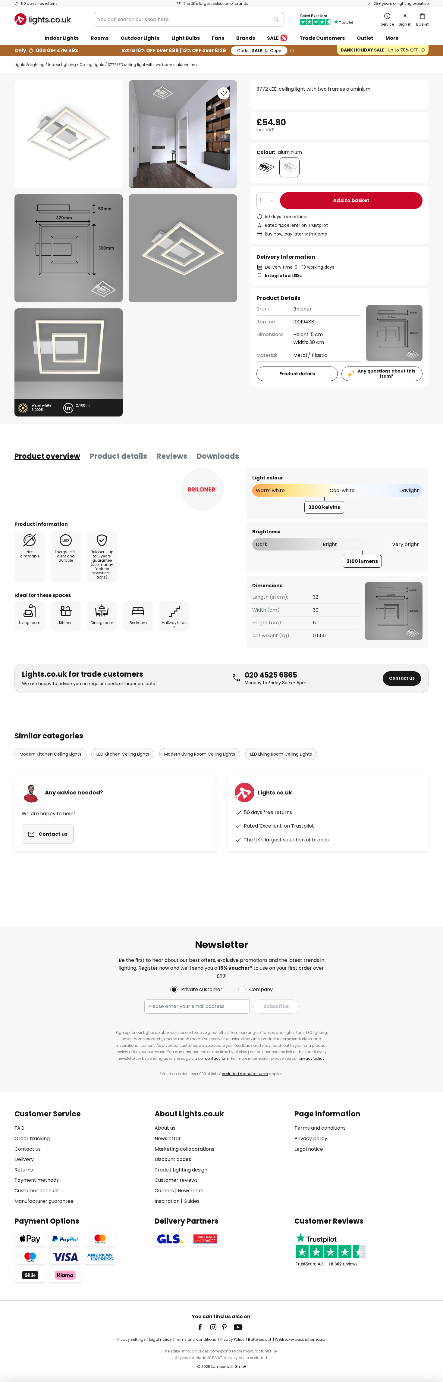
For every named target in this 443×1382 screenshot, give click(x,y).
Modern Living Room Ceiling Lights (199, 754)
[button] (68, 248)
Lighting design (190, 1169)
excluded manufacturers (245, 1073)
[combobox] (189, 19)
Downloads (218, 456)
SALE (273, 38)
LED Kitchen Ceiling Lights (122, 754)
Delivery (24, 1159)
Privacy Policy (232, 1339)
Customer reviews (176, 1180)
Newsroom (190, 1190)
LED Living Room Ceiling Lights (281, 754)
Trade (162, 1169)
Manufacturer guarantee (44, 1201)
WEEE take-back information (301, 1339)
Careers (164, 1190)
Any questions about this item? (386, 373)
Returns (23, 1169)
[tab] (47, 456)
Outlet (365, 38)
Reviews (172, 456)
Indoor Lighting (62, 64)
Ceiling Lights (92, 64)
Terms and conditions (320, 1128)
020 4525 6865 (271, 675)
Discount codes (173, 1159)
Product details (118, 456)
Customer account (36, 1190)
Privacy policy (310, 1138)
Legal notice (308, 1149)
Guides (192, 1201)
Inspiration (167, 1201)
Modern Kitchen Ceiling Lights (50, 754)
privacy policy (312, 1058)
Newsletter (168, 1138)
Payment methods (36, 1180)
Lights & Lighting (29, 64)
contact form (217, 1058)
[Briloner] (202, 489)
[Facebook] (204, 1327)
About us (165, 1128)
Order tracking (32, 1138)
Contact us (402, 678)
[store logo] (42, 19)
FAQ (19, 1128)
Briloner (302, 308)
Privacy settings (131, 1339)
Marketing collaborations (184, 1149)
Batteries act (259, 1339)
